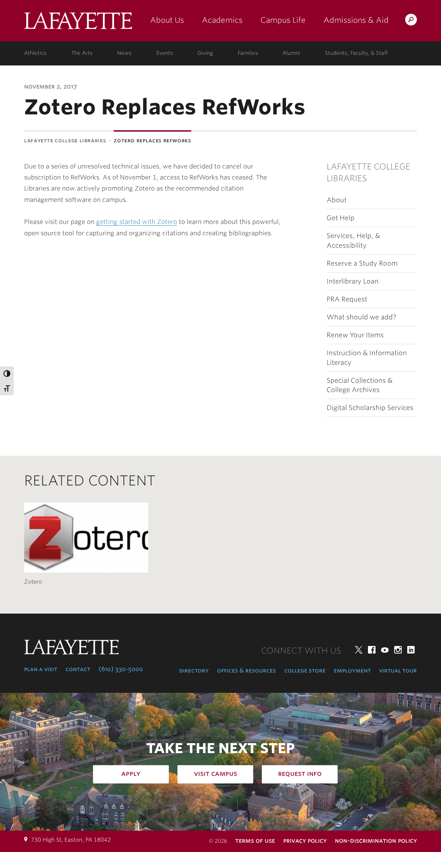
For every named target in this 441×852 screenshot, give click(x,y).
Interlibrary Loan (353, 281)
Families (248, 53)
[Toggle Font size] (7, 388)
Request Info (300, 773)
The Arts (82, 53)
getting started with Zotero (136, 221)
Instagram (398, 650)
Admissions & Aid (356, 20)
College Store (305, 670)
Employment (352, 670)
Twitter (359, 650)
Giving (205, 53)
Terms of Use (255, 840)
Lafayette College (78, 23)
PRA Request (347, 299)
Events (164, 53)
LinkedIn (411, 650)
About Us (167, 20)
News (124, 53)
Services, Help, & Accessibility (353, 240)
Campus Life (283, 20)
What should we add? (361, 317)
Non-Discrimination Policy (376, 840)
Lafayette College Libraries (65, 140)
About (337, 200)
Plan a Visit (40, 669)
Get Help (341, 218)
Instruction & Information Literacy (367, 357)
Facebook (372, 650)
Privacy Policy (305, 840)
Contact (77, 669)
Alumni (291, 53)
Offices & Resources (246, 670)
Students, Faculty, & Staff (356, 53)
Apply (131, 773)
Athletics (35, 53)
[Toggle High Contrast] (7, 373)
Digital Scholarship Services (370, 408)
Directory (194, 670)
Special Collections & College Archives (359, 385)
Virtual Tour (398, 670)
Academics (222, 20)
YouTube (385, 650)
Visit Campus (215, 773)
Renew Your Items (355, 335)
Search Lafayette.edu (411, 20)
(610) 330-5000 (121, 669)
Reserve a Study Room (362, 263)
